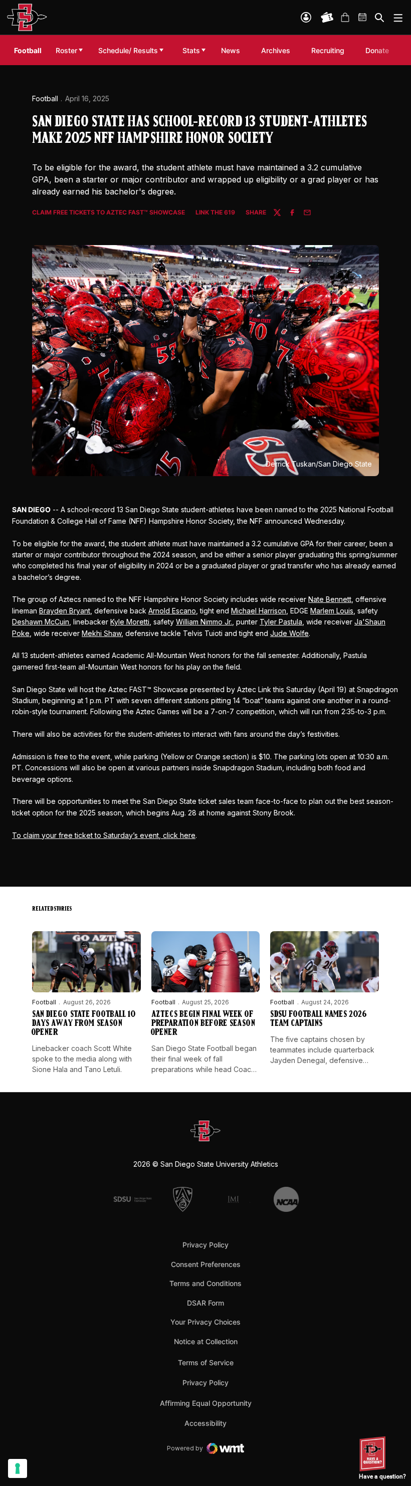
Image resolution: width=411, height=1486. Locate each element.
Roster (66, 50)
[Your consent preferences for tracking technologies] (17, 1468)
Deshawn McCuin (40, 621)
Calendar (363, 18)
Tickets (327, 18)
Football (45, 98)
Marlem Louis (331, 610)
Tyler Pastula (281, 621)
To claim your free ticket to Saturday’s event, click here (103, 835)
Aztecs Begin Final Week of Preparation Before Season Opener (203, 1023)
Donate (379, 50)
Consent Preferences (206, 1264)
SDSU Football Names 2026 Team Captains (318, 1019)
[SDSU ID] (306, 17)
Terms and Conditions (205, 1283)
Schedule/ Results (128, 50)
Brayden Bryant (64, 610)
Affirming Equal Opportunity (206, 1403)
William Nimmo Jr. (204, 621)
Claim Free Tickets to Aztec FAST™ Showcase (108, 212)
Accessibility (205, 1422)
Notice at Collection (206, 1341)
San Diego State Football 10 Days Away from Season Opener (83, 1023)
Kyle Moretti (129, 621)
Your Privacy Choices (205, 1322)
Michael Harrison (258, 610)
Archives (275, 50)
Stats (191, 50)
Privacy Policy (205, 1244)
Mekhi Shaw (101, 633)
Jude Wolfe (289, 633)
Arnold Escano (172, 610)
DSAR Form (205, 1303)
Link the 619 (215, 212)
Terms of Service (206, 1362)
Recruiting (330, 50)
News (230, 50)
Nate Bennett (329, 599)
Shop (345, 18)
